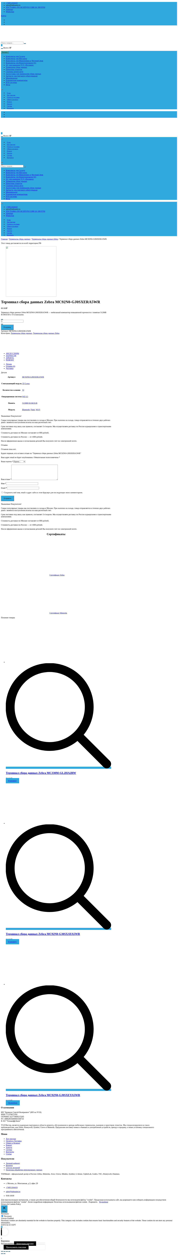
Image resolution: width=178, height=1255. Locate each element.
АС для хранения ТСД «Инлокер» (20, 65)
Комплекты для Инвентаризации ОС (21, 63)
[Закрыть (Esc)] (2, 1251)
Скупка (9, 106)
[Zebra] (10, 347)
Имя (3, 483)
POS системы (11, 82)
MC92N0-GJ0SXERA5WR (33, 377)
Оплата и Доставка (14, 1141)
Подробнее (12, 1103)
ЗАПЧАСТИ (11, 356)
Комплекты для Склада (15, 56)
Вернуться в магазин (25, 1244)
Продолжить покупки (16, 1247)
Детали (9, 364)
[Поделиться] (4, 1251)
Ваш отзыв (6, 479)
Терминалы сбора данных (16, 67)
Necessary (8, 1216)
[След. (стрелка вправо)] (4, 1253)
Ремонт (9, 102)
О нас (9, 93)
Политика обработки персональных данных (24, 1170)
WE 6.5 (25, 397)
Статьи (9, 1154)
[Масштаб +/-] (9, 1251)
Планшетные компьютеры (16, 80)
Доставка (9, 368)
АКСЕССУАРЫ (12, 353)
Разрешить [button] (93, 1202)
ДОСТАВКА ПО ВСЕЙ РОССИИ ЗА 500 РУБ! (25, 7)
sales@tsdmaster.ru (13, 1192)
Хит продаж (11, 95)
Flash (33, 410)
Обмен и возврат (12, 99)
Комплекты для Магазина (16, 59)
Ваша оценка (7, 461)
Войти (3, 16)
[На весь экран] (7, 1251)
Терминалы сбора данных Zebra (45, 239)
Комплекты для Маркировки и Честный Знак (24, 61)
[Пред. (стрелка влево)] (2, 1253)
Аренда (9, 104)
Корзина (9, 1165)
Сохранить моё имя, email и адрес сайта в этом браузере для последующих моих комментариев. (43, 493)
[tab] (58, 364)
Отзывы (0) (10, 366)
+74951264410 (12, 3)
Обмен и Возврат (13, 1143)
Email (4, 488)
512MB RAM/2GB (29, 403)
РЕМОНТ (10, 360)
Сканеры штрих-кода (14, 72)
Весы (8, 85)
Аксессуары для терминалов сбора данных (23, 74)
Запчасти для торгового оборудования (21, 76)
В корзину (7, 327)
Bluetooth (26, 410)
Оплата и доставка (13, 97)
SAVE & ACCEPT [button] (8, 1225)
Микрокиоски (11, 78)
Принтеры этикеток (14, 69)
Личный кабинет (13, 1163)
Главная (4, 239)
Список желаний (13, 1168)
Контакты (10, 108)
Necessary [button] (5, 1214)
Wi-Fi (38, 410)
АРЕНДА (10, 358)
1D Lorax (26, 384)
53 (23, 390)
